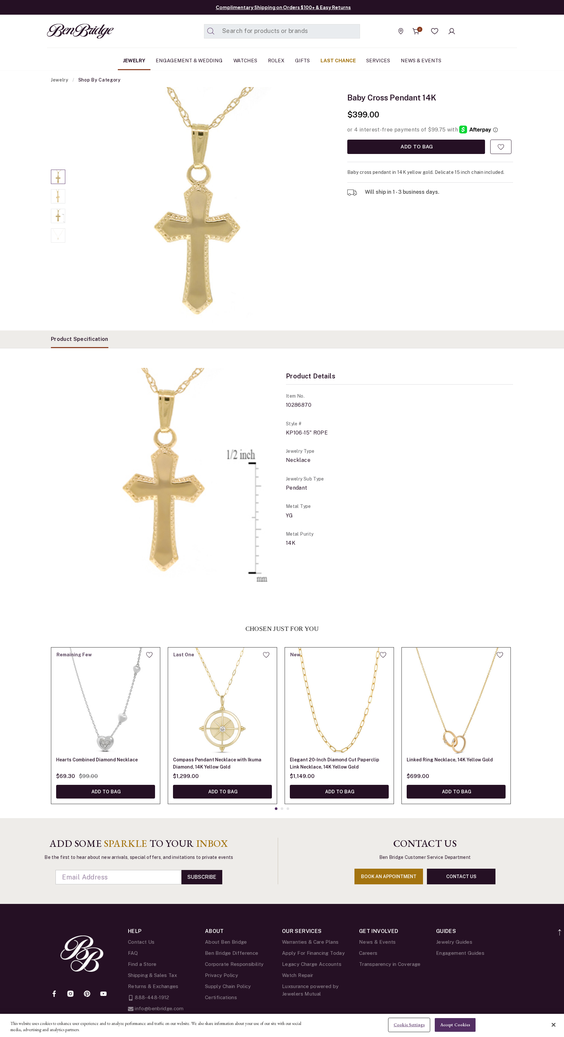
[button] (435, 31)
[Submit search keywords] (211, 31)
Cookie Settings (409, 1025)
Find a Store (142, 964)
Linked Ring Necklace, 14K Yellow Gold (450, 759)
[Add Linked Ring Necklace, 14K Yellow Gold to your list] (499, 655)
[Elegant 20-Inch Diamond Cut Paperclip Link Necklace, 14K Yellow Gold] (339, 702)
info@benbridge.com (158, 1008)
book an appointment (388, 876)
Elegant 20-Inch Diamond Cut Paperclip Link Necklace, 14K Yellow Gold (334, 763)
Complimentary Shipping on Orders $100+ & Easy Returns (283, 7)
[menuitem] (134, 60)
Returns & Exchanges (153, 986)
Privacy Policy (221, 975)
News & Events (377, 942)
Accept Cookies (455, 1025)
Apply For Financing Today (313, 953)
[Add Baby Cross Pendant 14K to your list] (500, 147)
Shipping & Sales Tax (152, 975)
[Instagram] (70, 994)
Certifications (221, 997)
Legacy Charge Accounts (311, 964)
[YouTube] (103, 994)
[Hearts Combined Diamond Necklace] (105, 702)
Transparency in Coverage (390, 964)
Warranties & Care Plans (310, 942)
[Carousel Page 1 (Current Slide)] (58, 177)
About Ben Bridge (226, 942)
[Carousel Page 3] (58, 216)
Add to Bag (416, 147)
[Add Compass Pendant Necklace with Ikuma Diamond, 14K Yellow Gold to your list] (266, 655)
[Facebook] (54, 994)
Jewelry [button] (134, 60)
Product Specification (79, 339)
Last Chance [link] (338, 60)
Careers (368, 953)
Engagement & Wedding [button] (189, 60)
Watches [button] (245, 60)
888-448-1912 (151, 997)
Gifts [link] (302, 60)
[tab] (79, 339)
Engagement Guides (460, 953)
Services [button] (378, 60)
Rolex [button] (276, 60)
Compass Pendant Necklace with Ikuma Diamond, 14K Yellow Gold (217, 763)
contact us (461, 876)
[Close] (553, 1024)
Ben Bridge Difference (231, 953)
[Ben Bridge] (68, 31)
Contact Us (141, 942)
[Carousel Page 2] (58, 196)
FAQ (133, 953)
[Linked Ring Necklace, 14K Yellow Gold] (456, 702)
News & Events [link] (421, 60)
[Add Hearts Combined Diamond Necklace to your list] (149, 655)
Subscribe (201, 877)
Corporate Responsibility (234, 964)
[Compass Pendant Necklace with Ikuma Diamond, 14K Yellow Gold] (222, 702)
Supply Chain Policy (228, 986)
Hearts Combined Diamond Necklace (97, 759)
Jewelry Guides (454, 942)
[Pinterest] (87, 994)
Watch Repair (297, 975)
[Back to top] (560, 929)
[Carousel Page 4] (58, 235)
